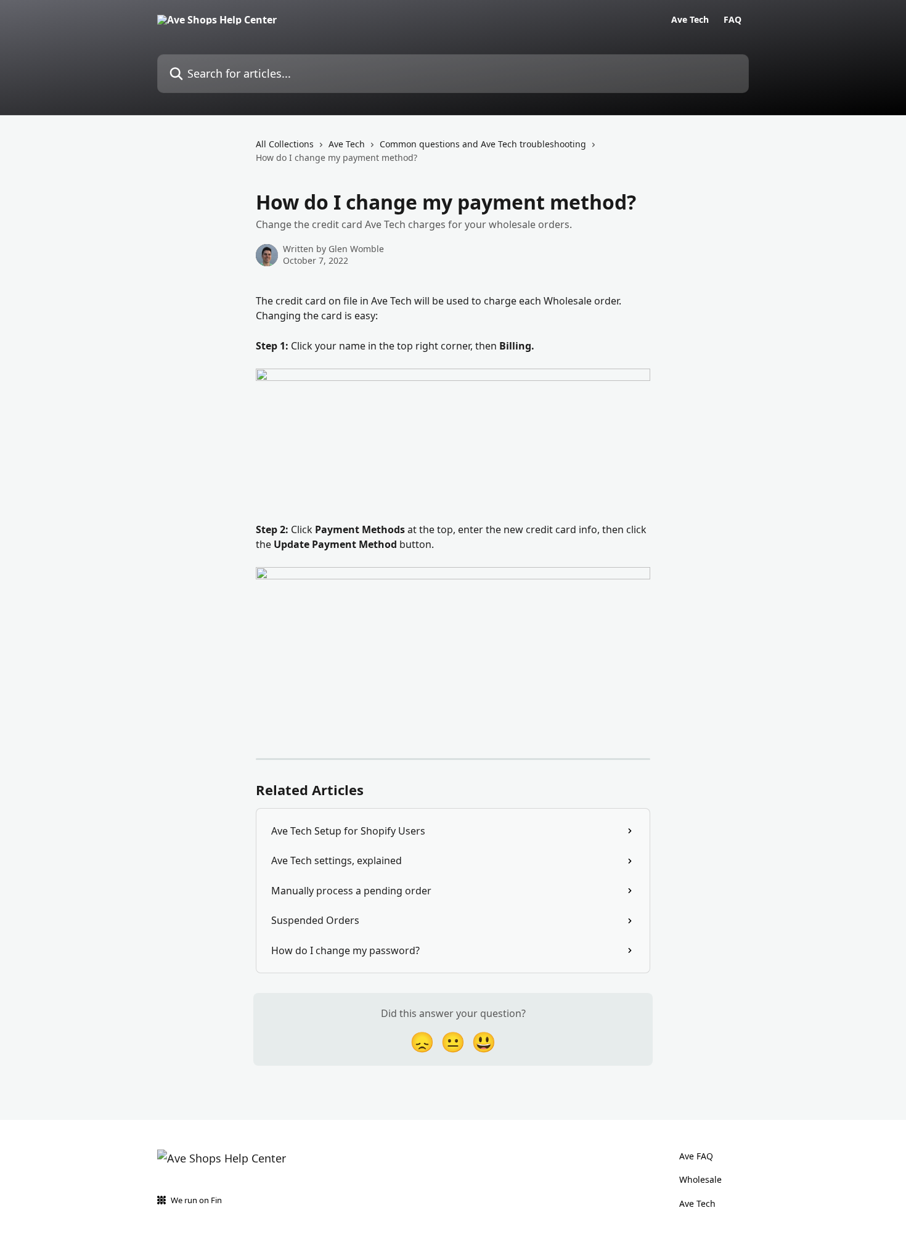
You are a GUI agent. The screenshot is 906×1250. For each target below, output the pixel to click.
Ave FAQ (696, 1156)
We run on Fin (196, 1200)
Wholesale (700, 1179)
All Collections (285, 144)
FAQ (732, 19)
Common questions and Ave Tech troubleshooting (483, 144)
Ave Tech (690, 19)
